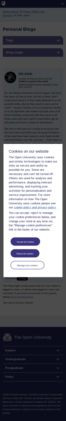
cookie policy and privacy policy (35, 207)
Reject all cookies (25, 254)
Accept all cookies (25, 242)
